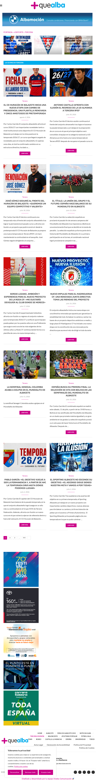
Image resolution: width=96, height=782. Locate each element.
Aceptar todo (46, 772)
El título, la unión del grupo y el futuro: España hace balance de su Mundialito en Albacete (71, 204)
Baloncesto (53, 736)
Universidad (80, 739)
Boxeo (38, 739)
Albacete (50, 733)
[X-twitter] (79, 772)
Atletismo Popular (69, 736)
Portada (8, 32)
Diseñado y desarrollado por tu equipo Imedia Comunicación (47, 779)
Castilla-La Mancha (53, 739)
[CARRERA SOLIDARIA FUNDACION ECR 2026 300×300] (21, 692)
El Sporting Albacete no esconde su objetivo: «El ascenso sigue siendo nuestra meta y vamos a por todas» (71, 482)
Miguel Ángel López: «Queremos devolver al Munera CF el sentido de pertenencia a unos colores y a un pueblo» (78, 42)
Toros (91, 739)
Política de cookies (21, 766)
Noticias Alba (85, 733)
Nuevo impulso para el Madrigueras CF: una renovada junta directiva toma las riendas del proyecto (71, 297)
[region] (30, 762)
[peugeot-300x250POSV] (21, 661)
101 (24, 538)
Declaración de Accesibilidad (58, 745)
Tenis (30, 739)
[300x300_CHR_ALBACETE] (21, 589)
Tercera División (37, 736)
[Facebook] (75, 772)
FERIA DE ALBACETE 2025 (66, 733)
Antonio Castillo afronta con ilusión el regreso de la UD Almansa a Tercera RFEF (71, 108)
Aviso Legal (38, 745)
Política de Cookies (86, 748)
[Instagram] (88, 772)
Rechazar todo (30, 772)
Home (40, 733)
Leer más (24, 153)
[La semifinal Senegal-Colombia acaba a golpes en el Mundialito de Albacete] (25, 364)
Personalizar (14, 772)
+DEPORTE (18, 32)
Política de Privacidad (82, 745)
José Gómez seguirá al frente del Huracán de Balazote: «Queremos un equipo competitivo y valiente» (25, 204)
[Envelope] (93, 772)
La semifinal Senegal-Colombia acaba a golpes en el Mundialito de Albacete (25, 390)
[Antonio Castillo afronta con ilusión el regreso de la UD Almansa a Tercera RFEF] (71, 82)
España (68, 739)
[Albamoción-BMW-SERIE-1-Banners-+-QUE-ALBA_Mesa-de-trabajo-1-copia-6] (47, 14)
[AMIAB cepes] (21, 625)
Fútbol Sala (86, 736)
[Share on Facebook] (23, 158)
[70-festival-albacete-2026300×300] (21, 553)
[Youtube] (84, 772)
